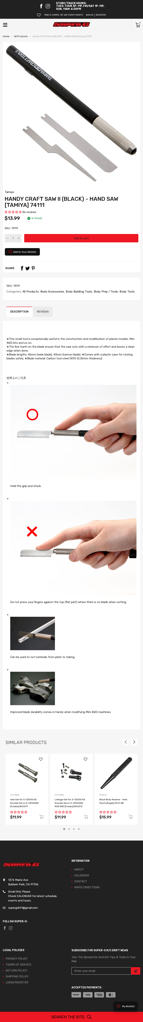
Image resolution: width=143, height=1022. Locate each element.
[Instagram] (48, 6)
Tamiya (9, 192)
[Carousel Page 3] (74, 829)
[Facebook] (41, 6)
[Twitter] (27, 268)
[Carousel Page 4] (79, 829)
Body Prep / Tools (105, 291)
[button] (13, 212)
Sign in (89, 15)
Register (101, 15)
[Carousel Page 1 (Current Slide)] (64, 829)
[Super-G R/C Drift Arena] (71, 25)
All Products (30, 291)
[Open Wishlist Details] (39, 15)
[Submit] (135, 971)
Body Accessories (52, 291)
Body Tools (127, 291)
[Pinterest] (33, 268)
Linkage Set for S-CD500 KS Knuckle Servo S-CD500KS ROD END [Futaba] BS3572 (70, 803)
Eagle (103, 795)
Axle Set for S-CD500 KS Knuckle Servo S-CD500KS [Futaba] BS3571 (24, 803)
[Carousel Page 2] (69, 829)
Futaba (14, 795)
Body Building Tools (78, 291)
